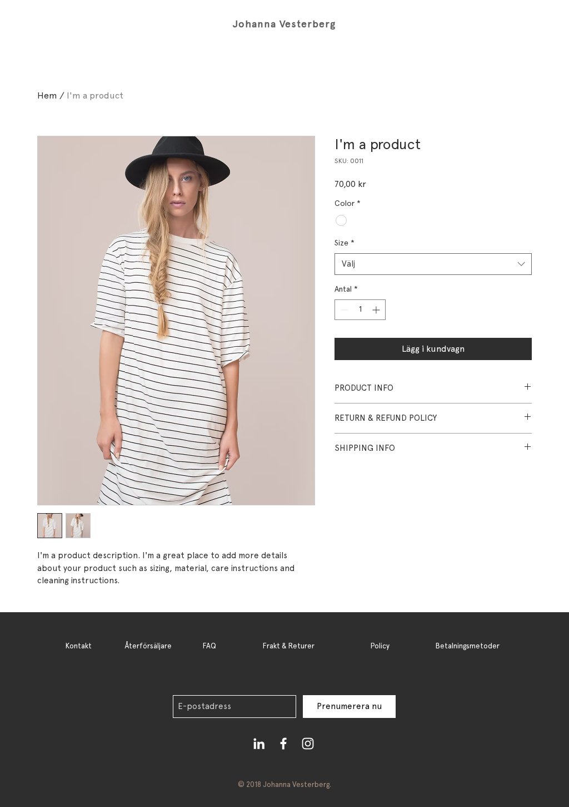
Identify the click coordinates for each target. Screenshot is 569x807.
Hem (47, 95)
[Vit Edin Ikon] (259, 743)
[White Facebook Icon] (283, 743)
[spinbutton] (360, 309)
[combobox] (433, 264)
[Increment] (377, 309)
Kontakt (79, 646)
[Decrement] (343, 309)
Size (345, 243)
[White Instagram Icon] (308, 743)
